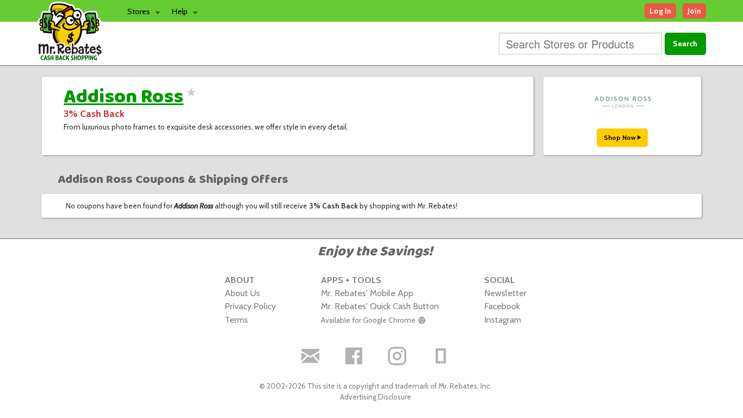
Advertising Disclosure (375, 396)
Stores (138, 11)
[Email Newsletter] (310, 356)
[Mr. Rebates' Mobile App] (440, 356)
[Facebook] (353, 356)
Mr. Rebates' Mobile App (367, 292)
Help (180, 11)
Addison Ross (123, 96)
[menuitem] (141, 11)
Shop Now (620, 137)
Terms (236, 319)
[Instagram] (397, 356)
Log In (660, 11)
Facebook (502, 305)
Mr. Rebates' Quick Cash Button (380, 305)
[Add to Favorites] (189, 99)
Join (694, 11)
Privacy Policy (250, 305)
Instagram (502, 319)
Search (685, 43)
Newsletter (505, 292)
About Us (242, 292)
